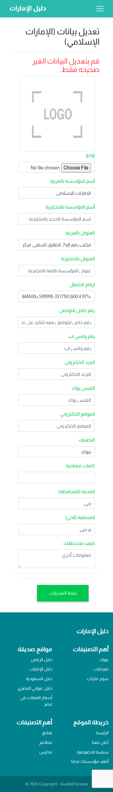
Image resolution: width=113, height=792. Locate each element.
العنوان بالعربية (80, 232)
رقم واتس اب (81, 336)
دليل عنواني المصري (34, 688)
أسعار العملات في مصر (36, 701)
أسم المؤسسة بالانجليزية (70, 206)
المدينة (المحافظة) (76, 491)
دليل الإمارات (41, 669)
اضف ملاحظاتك (79, 543)
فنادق (47, 732)
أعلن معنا (100, 742)
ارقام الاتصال (82, 284)
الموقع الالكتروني (77, 413)
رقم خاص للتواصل (77, 310)
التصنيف (87, 439)
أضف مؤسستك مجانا (89, 761)
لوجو (90, 155)
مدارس (45, 752)
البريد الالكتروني (79, 362)
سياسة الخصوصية (92, 752)
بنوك (104, 659)
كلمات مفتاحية (80, 465)
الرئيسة (102, 732)
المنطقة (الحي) (80, 517)
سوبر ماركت (97, 678)
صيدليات (101, 669)
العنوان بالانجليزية (78, 258)
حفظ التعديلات (63, 593)
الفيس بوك (83, 388)
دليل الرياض (41, 659)
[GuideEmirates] (26, 8)
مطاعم (45, 742)
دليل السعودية (39, 678)
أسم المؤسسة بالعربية (72, 181)
